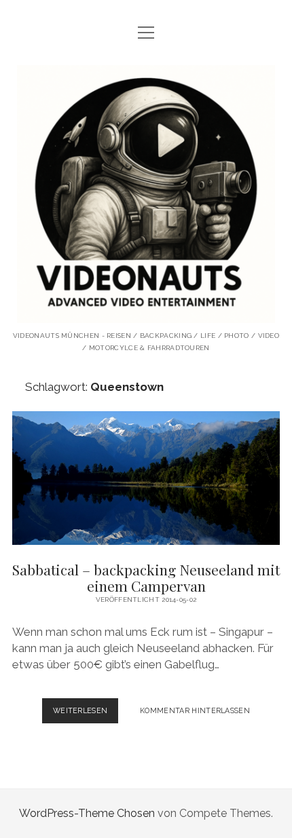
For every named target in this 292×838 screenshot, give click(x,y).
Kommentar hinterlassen (195, 710)
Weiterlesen (86, 714)
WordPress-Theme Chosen (87, 813)
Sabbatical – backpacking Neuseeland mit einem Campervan (146, 478)
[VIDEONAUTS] (146, 312)
